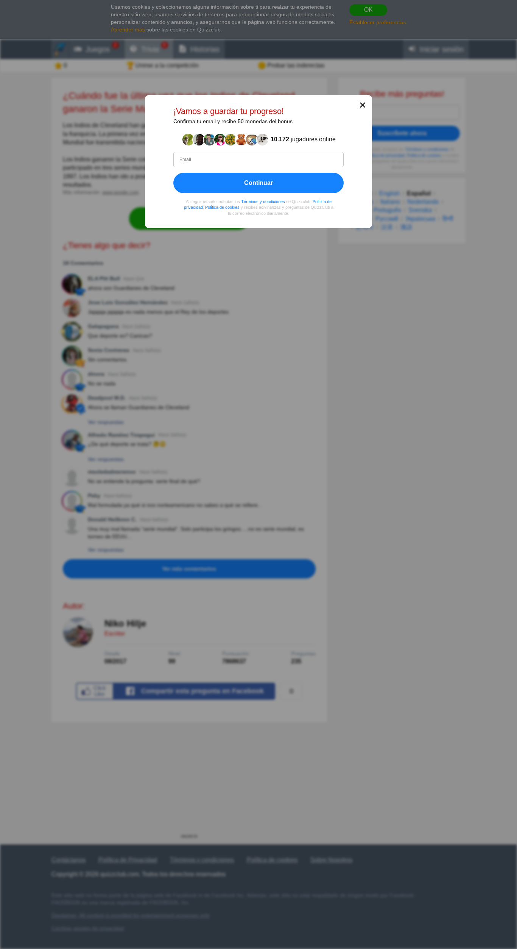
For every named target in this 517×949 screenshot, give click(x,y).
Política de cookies (222, 207)
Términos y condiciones (263, 201)
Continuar (258, 182)
